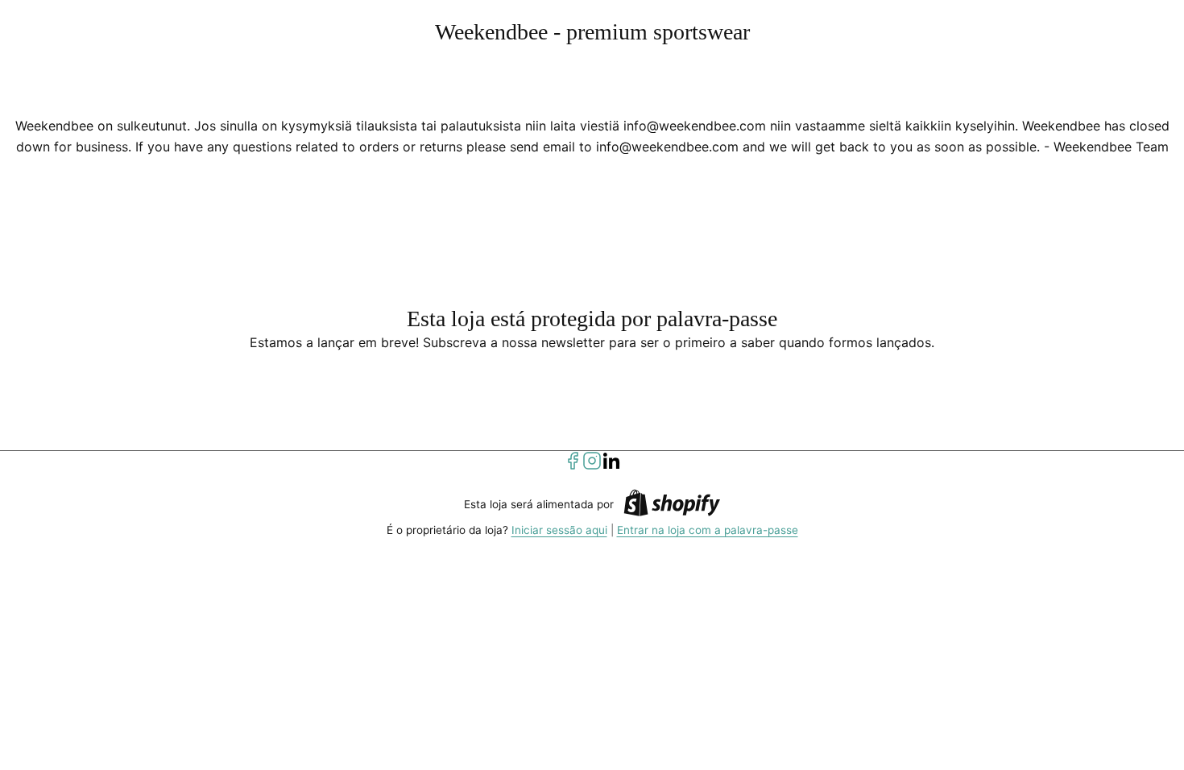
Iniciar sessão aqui (559, 530)
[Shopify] (671, 505)
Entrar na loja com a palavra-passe (707, 530)
